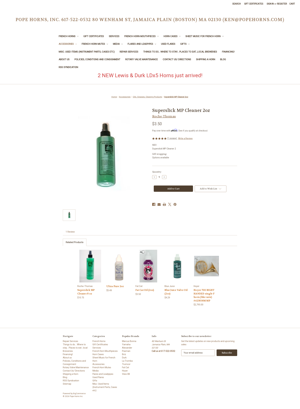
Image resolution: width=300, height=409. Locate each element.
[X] (169, 204)
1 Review (70, 231)
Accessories (66, 44)
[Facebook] (153, 204)
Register (282, 4)
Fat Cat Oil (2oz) (144, 290)
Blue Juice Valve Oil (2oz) (176, 292)
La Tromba (127, 361)
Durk (124, 357)
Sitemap (67, 384)
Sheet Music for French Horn (203, 36)
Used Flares (168, 44)
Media (116, 44)
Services (114, 36)
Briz (124, 354)
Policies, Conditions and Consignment (97, 59)
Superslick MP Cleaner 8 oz (86, 292)
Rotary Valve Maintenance (141, 59)
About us (64, 59)
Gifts (183, 44)
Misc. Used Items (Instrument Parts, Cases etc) (87, 51)
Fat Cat (125, 367)
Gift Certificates (253, 4)
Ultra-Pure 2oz (115, 286)
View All (126, 374)
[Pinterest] (175, 204)
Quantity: (157, 172)
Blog (223, 59)
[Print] (164, 204)
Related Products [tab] (74, 242)
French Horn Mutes (93, 44)
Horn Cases (171, 36)
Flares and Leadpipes (140, 44)
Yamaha (126, 344)
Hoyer (125, 370)
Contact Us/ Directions (177, 59)
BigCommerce (79, 393)
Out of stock (119, 268)
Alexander (127, 347)
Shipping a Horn (205, 59)
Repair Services (129, 51)
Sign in (270, 4)
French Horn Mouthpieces (140, 36)
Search (236, 4)
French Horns (67, 36)
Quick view (90, 263)
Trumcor (126, 364)
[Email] (159, 204)
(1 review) (172, 138)
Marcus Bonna (129, 341)
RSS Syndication (68, 67)
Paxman (126, 351)
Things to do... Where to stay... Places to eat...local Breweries (180, 51)
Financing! (228, 51)
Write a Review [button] (185, 138)
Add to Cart (90, 268)
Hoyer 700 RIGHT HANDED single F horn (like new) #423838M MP (204, 295)
